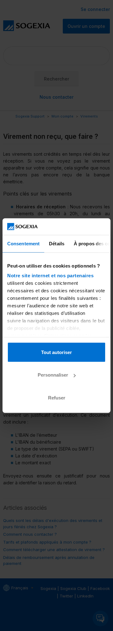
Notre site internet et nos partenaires (50, 275)
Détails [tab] (56, 243)
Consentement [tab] (23, 243)
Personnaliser (53, 375)
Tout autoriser (56, 352)
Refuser (56, 397)
